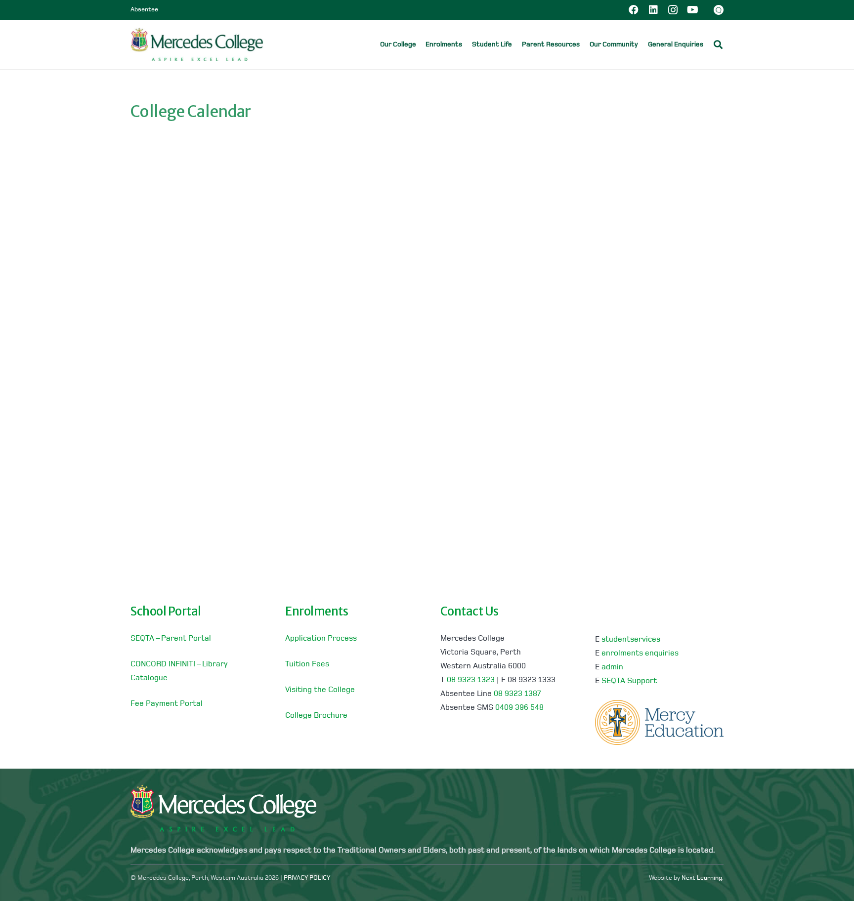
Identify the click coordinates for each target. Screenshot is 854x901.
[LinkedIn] (653, 10)
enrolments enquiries (640, 653)
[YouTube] (693, 10)
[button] (710, 44)
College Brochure (316, 716)
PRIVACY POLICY (307, 878)
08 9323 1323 (471, 680)
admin (612, 667)
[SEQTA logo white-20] (719, 10)
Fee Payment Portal (166, 704)
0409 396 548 (519, 708)
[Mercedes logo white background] (196, 44)
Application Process (321, 639)
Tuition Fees (307, 664)
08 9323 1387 (517, 694)
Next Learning (702, 878)
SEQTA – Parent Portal (170, 639)
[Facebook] (633, 10)
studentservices (630, 640)
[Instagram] (673, 10)
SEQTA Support (629, 681)
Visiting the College (320, 690)
